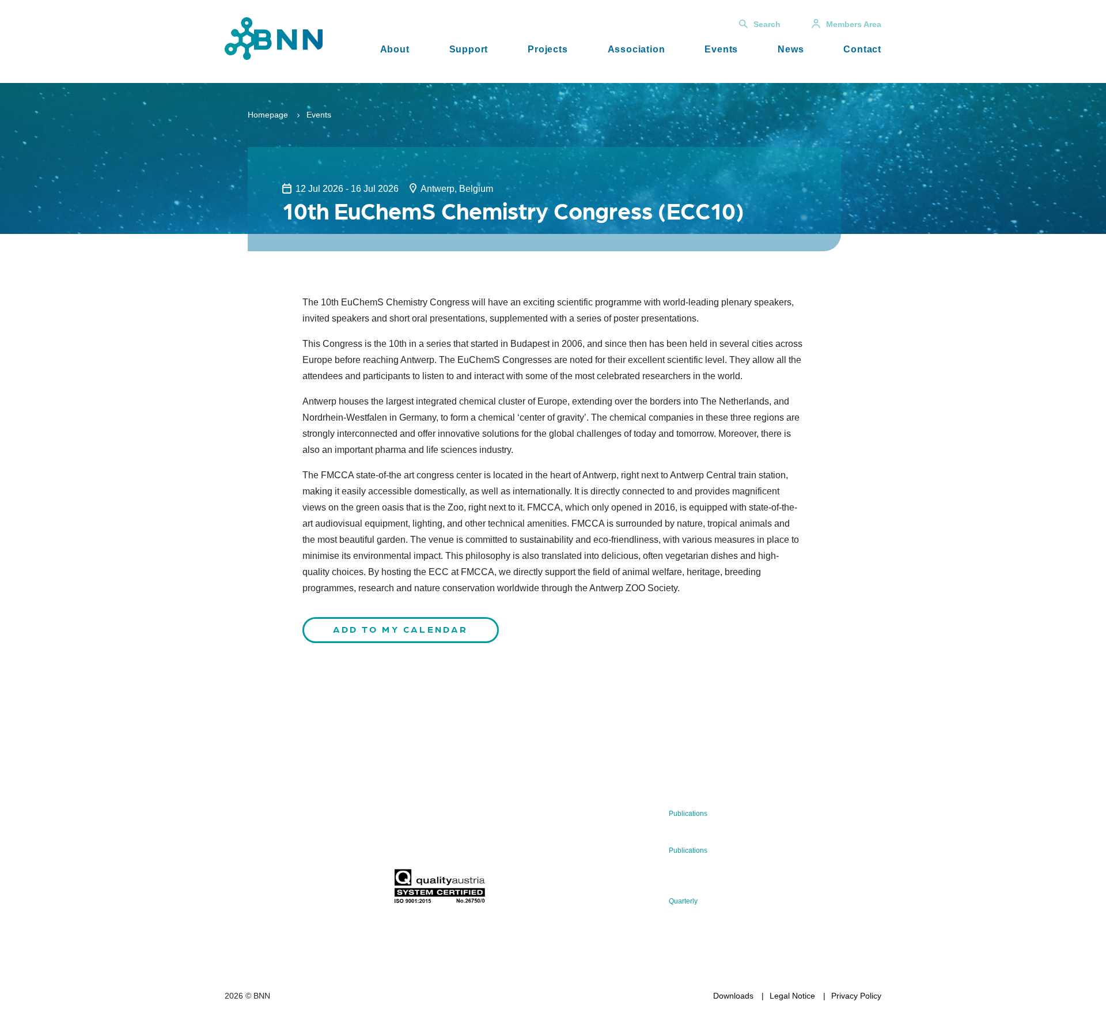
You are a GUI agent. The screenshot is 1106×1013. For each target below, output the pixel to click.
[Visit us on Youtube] (311, 889)
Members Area (853, 24)
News (791, 49)
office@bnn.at (250, 859)
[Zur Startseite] (274, 38)
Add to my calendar (400, 628)
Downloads (733, 995)
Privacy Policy (856, 995)
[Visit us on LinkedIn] (274, 889)
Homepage (268, 114)
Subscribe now (461, 841)
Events (721, 49)
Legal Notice (792, 995)
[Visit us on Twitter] (238, 889)
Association (636, 49)
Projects (547, 49)
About (395, 49)
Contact (862, 49)
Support (468, 49)
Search (767, 24)
